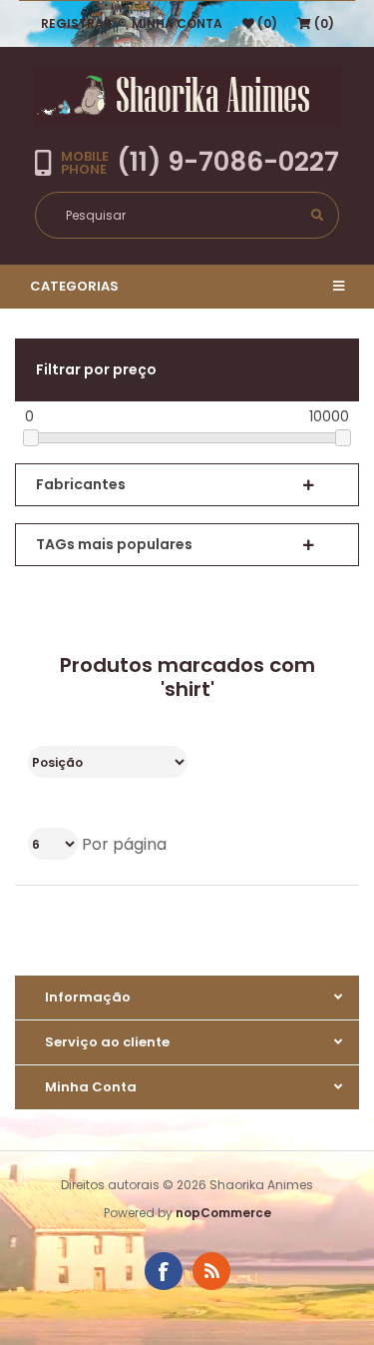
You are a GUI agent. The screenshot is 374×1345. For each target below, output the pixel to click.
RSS (211, 1271)
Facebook (164, 1271)
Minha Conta (177, 23)
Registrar (76, 23)
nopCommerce (223, 1212)
